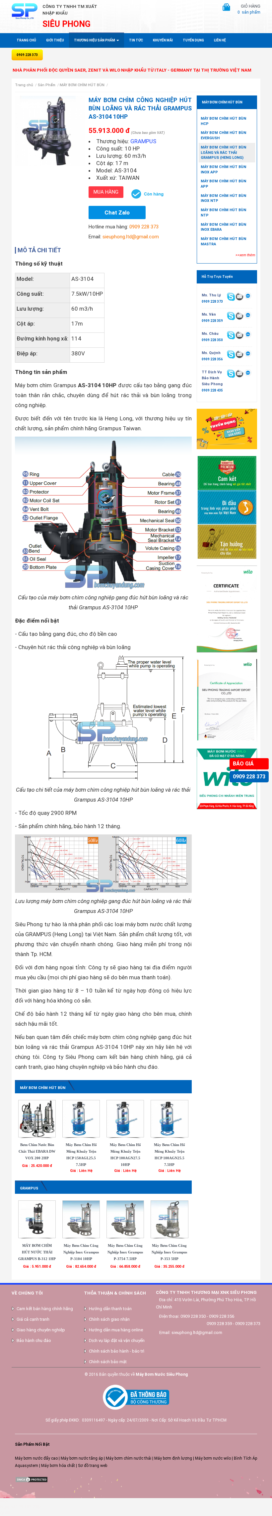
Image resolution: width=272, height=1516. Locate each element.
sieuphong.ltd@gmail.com (130, 237)
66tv (4, 1501)
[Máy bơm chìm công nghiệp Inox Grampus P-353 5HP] (169, 1219)
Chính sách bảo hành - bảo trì (116, 1351)
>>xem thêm (245, 255)
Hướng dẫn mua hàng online (116, 1329)
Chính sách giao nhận (109, 1319)
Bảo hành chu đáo (34, 1340)
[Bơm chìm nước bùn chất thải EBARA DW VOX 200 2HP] (37, 1118)
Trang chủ (26, 40)
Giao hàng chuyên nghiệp (41, 1329)
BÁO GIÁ (243, 763)
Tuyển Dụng (193, 40)
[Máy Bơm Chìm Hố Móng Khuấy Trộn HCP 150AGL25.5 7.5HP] (81, 1118)
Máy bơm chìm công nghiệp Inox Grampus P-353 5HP (169, 1252)
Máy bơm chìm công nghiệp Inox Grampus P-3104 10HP (81, 1252)
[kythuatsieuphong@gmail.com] (239, 373)
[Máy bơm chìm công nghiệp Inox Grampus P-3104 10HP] (81, 1219)
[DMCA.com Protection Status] (31, 1479)
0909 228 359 (212, 321)
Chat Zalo (117, 212)
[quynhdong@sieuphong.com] (239, 354)
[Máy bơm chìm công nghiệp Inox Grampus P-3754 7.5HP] (125, 1219)
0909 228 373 (249, 776)
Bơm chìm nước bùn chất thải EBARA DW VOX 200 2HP (37, 1151)
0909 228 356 (212, 359)
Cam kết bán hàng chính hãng (45, 1308)
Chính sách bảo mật (108, 1361)
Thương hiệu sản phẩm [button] (95, 40)
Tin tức (136, 40)
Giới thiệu (55, 40)
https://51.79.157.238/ (20, 1507)
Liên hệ (220, 40)
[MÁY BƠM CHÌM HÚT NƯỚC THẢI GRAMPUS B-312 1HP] (37, 1219)
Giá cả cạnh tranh (33, 1319)
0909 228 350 (212, 340)
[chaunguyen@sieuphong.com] (239, 335)
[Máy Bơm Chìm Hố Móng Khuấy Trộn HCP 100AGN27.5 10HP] (125, 1118)
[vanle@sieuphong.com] (239, 315)
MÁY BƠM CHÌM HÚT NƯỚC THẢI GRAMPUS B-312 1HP (37, 1252)
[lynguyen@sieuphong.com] (239, 296)
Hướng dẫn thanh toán (110, 1308)
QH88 (5, 1513)
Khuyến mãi (163, 40)
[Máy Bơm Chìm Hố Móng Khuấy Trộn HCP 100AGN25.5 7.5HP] (169, 1118)
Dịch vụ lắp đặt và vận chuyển (117, 1340)
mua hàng (106, 192)
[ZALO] (248, 296)
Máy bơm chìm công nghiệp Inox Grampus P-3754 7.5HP (125, 1252)
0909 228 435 (212, 390)
